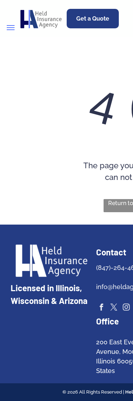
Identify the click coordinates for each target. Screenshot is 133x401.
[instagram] (126, 308)
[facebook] (101, 308)
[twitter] (114, 308)
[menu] (11, 28)
